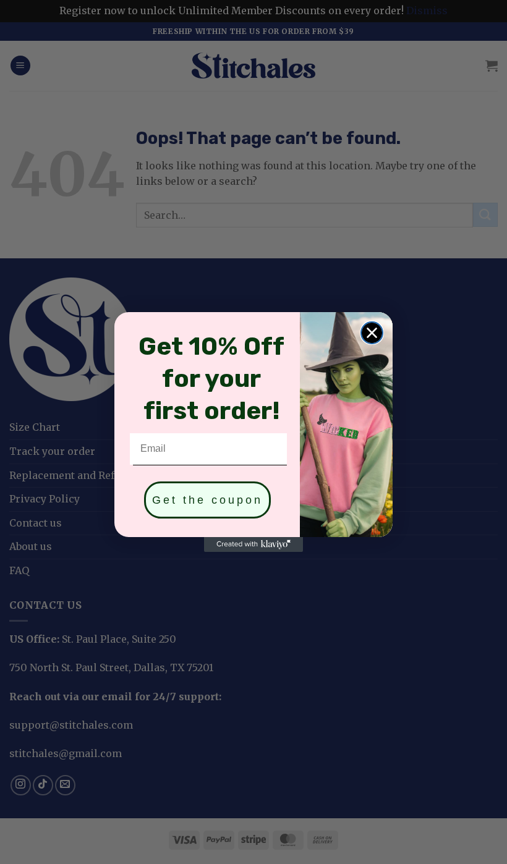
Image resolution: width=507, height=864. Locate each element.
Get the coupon (207, 500)
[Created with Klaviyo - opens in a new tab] (253, 544)
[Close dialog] (372, 333)
